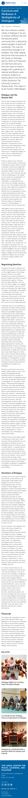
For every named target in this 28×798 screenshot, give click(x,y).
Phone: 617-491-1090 (7, 777)
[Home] (8, 3)
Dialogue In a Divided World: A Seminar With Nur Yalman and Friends (13, 751)
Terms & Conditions (6, 795)
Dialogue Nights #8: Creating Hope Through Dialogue (12, 683)
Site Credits (4, 792)
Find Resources (17, 26)
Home (2, 26)
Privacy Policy (5, 794)
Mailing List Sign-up (8, 788)
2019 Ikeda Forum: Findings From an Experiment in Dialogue (13, 717)
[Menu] (25, 3)
